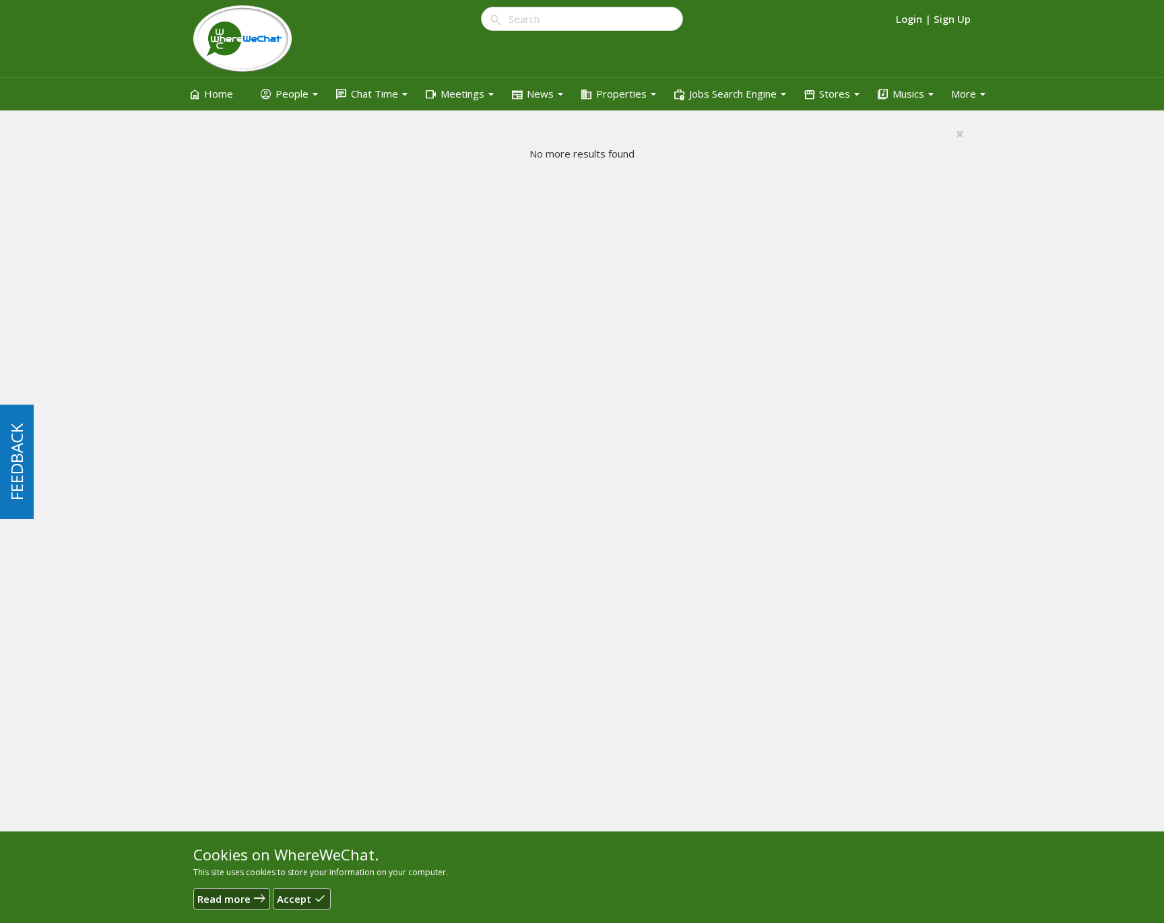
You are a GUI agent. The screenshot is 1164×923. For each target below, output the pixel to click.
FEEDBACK (16, 461)
